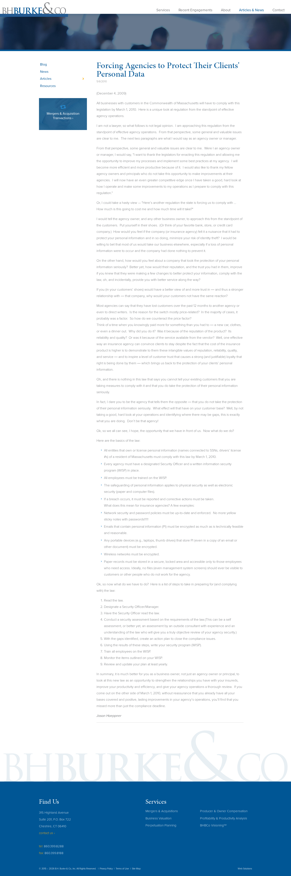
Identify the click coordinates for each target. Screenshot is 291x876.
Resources (48, 86)
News (44, 72)
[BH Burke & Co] (34, 9)
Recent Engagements (195, 10)
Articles (45, 79)
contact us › (47, 833)
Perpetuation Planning (161, 825)
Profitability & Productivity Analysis (223, 818)
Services (163, 10)
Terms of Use (122, 868)
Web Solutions (245, 868)
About (225, 10)
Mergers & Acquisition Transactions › (63, 115)
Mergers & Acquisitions (162, 811)
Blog (43, 64)
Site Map (136, 868)
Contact (278, 10)
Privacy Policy (106, 868)
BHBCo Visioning (213, 825)
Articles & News (251, 10)
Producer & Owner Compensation (224, 811)
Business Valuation (158, 818)
